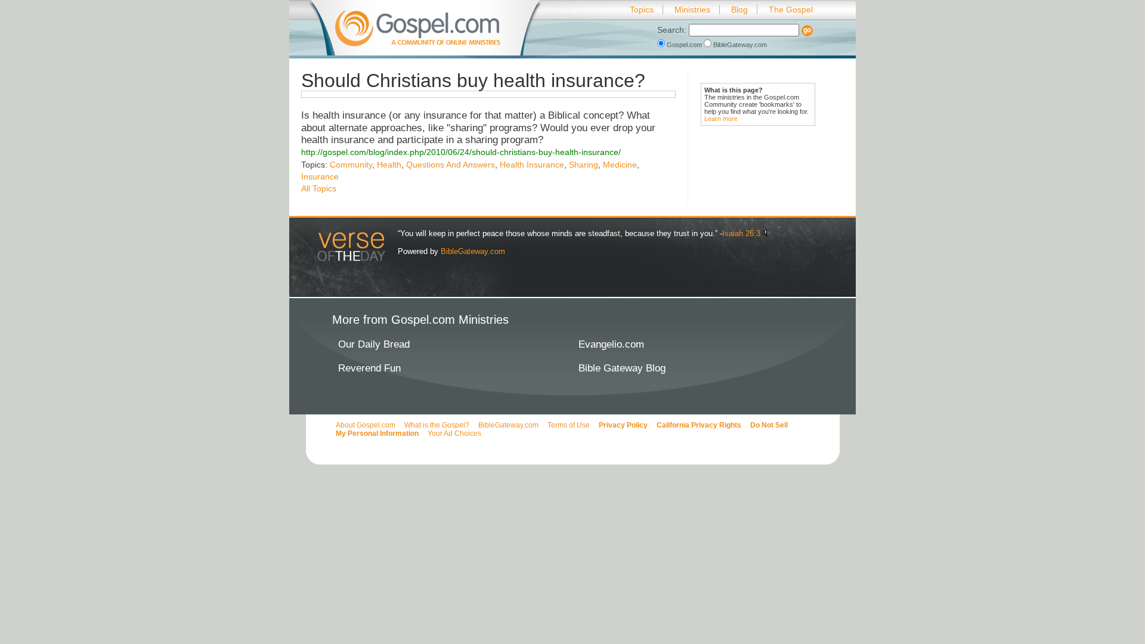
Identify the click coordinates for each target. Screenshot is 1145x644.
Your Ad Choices (454, 433)
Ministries (692, 9)
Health (389, 164)
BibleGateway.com (739, 44)
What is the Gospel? (436, 425)
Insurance (320, 176)
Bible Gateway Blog (622, 368)
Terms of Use (568, 425)
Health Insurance (532, 164)
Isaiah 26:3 (741, 233)
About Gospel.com (365, 425)
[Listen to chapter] (766, 233)
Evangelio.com (611, 344)
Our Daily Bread (374, 344)
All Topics (318, 188)
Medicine (620, 164)
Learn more (721, 118)
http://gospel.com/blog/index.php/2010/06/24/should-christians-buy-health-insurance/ (461, 152)
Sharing (583, 164)
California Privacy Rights (699, 425)
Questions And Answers (450, 164)
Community (351, 164)
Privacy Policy (623, 425)
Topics (642, 9)
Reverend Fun (369, 368)
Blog (739, 9)
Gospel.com (684, 44)
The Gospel (791, 9)
